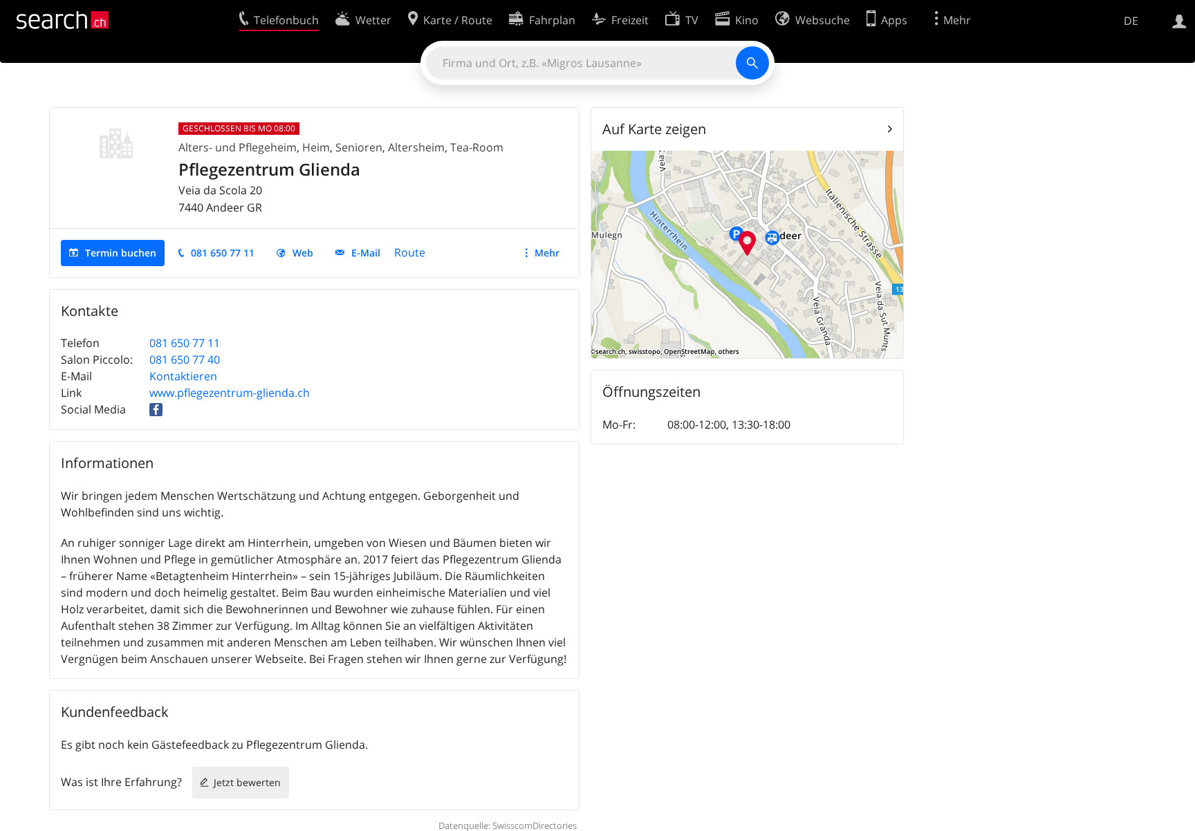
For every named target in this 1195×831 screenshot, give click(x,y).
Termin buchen (120, 252)
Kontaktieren (183, 376)
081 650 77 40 (184, 359)
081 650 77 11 (222, 252)
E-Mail (365, 252)
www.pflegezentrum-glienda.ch (229, 392)
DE (1131, 20)
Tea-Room (476, 147)
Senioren (358, 147)
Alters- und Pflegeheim (237, 147)
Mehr (547, 252)
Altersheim (416, 147)
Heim (316, 147)
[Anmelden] (1179, 20)
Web (303, 252)
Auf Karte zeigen (654, 129)
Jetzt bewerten (247, 782)
